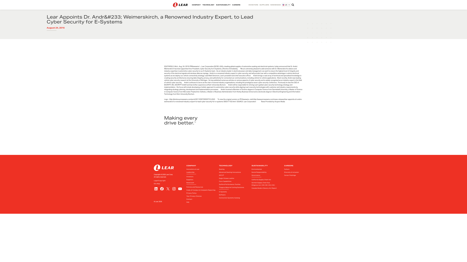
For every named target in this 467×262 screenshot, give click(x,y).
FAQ (187, 202)
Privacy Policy (191, 193)
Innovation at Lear (192, 169)
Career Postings (290, 175)
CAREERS (236, 5)
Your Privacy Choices (194, 196)
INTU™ (221, 175)
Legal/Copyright (160, 180)
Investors (189, 176)
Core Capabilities (225, 181)
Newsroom (190, 183)
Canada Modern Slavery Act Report (264, 188)
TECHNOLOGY (208, 5)
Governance (256, 175)
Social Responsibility (259, 172)
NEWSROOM (275, 5)
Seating (222, 169)
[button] (285, 5)
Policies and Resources (194, 187)
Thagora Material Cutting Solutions (231, 187)
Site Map (157, 183)
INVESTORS (253, 5)
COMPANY (196, 5)
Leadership (190, 172)
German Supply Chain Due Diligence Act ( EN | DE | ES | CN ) (263, 184)
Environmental (257, 169)
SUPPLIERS (264, 5)
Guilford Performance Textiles (229, 184)
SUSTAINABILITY (223, 5)
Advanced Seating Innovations (230, 172)
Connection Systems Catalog (229, 198)
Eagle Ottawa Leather (226, 178)
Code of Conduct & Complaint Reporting (200, 190)
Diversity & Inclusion (291, 172)
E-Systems (223, 192)
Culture (286, 169)
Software (222, 195)
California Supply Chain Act (261, 179)
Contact (189, 199)
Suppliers (189, 179)
